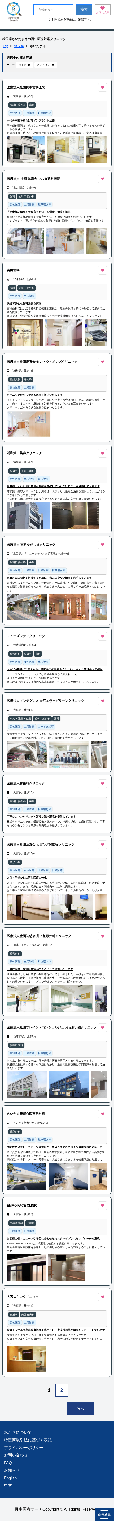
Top (5, 46)
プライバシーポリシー (24, 1447)
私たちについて (18, 1432)
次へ (80, 1409)
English (10, 1478)
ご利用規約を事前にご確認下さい (71, 19)
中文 (8, 1485)
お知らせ (12, 1470)
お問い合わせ (16, 1455)
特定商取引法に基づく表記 (28, 1440)
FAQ (8, 1462)
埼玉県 (19, 46)
